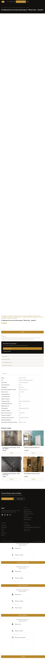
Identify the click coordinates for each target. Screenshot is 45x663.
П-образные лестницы (12, 318)
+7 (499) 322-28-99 (12, 1)
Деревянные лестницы (28, 511)
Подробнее (11, 479)
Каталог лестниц (27, 509)
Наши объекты (4, 527)
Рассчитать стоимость (21, 1)
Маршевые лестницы (32, 317)
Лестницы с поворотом (7, 317)
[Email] (10, 515)
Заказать (22, 332)
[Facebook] (8, 515)
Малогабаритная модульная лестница (31, 473)
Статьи (2, 531)
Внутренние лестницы (7, 7)
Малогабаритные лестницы (19, 317)
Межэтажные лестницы (22, 339)
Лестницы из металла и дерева (18, 337)
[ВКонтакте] (2, 515)
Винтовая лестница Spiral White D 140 (31, 447)
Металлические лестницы (28, 513)
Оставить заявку (7, 348)
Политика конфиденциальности (38, 541)
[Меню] (28, 2)
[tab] (4, 373)
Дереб (2, 508)
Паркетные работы (27, 519)
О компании (3, 525)
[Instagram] (5, 515)
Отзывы (2, 529)
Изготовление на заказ (28, 517)
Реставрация (26, 515)
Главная (2, 7)
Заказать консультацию (7, 498)
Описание (4, 373)
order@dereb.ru (28, 525)
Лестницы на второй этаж (27, 337)
